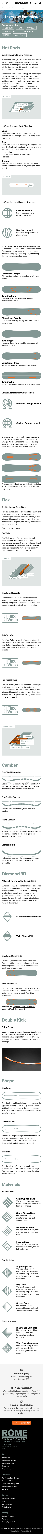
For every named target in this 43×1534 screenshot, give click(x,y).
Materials (20, 35)
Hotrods (8, 28)
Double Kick (27, 31)
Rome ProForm (7, 1504)
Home (4, 8)
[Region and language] (40, 3)
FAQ (3, 1501)
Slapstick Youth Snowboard (24, 1007)
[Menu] (2, 3)
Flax (20, 28)
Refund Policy (37, 1528)
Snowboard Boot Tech (9, 1486)
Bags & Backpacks (8, 1469)
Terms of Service (26, 1531)
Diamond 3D (9, 31)
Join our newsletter (21, 1423)
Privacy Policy (14, 1531)
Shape (6, 35)
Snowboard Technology (16, 8)
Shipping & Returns (8, 1498)
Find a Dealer (6, 1507)
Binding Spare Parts (9, 1522)
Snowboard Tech (7, 1481)
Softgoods (5, 1466)
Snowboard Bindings (9, 1460)
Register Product (8, 1516)
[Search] (7, 3)
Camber (31, 28)
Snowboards (6, 1457)
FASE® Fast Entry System (10, 1478)
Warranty (5, 1519)
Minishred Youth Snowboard (13, 1009)
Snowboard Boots (8, 1463)
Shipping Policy (25, 1528)
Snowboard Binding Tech (10, 1484)
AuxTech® (5, 1489)
